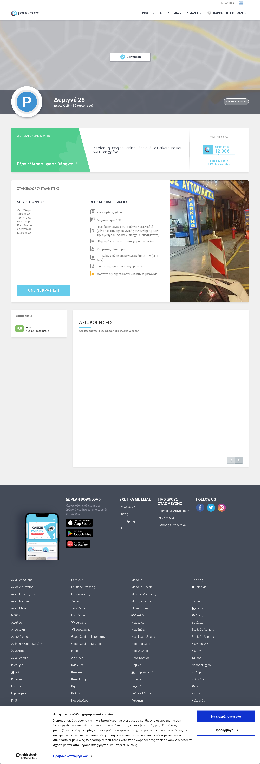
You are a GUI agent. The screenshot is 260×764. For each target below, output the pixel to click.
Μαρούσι (137, 580)
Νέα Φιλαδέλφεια (143, 636)
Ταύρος (197, 658)
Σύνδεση (229, 3)
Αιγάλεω (17, 622)
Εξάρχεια (77, 580)
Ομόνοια (137, 679)
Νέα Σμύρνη (139, 629)
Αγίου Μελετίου (21, 608)
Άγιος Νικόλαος (21, 601)
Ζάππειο (76, 601)
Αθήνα (17, 615)
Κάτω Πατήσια (80, 679)
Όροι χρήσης (127, 521)
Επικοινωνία (127, 507)
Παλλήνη (137, 700)
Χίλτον (196, 693)
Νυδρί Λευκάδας (146, 672)
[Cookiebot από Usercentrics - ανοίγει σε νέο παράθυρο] (26, 756)
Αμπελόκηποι (20, 636)
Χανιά (197, 686)
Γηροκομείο (19, 693)
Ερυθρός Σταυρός (83, 587)
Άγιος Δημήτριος (22, 587)
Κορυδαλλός (79, 700)
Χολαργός (198, 700)
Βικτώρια (17, 665)
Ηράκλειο (80, 622)
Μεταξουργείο (141, 601)
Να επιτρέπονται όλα (226, 716)
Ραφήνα (200, 608)
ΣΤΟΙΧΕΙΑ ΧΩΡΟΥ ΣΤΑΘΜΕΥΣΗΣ (38, 188)
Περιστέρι (198, 594)
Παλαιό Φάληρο (141, 693)
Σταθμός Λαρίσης (203, 636)
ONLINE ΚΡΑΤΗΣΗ (43, 290)
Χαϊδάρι (197, 672)
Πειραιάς (197, 580)
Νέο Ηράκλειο (140, 643)
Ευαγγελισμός (80, 594)
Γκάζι (14, 700)
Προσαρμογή (223, 729)
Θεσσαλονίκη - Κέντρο (86, 643)
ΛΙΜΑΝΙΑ (193, 13)
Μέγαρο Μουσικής (143, 594)
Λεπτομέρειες (235, 101)
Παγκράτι (137, 686)
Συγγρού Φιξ (200, 643)
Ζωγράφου (78, 608)
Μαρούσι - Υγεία (142, 587)
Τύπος (123, 514)
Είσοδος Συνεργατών (172, 525)
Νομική (136, 665)
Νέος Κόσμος (140, 658)
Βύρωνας (17, 679)
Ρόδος (198, 615)
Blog (122, 528)
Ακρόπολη (18, 629)
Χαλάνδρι (198, 679)
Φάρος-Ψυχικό (201, 665)
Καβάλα (78, 658)
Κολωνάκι (77, 693)
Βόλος (18, 672)
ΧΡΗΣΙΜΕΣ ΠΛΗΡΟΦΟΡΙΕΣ (109, 202)
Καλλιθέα (77, 665)
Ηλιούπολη (78, 615)
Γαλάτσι (16, 686)
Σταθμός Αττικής (203, 629)
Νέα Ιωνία (137, 622)
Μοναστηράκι (140, 608)
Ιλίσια (75, 651)
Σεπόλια (197, 622)
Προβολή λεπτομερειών (70, 756)
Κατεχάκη (77, 672)
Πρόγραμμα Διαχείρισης (173, 510)
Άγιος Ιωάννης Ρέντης (25, 594)
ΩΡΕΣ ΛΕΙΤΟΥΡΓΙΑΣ (30, 202)
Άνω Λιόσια (18, 651)
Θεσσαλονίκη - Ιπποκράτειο (89, 636)
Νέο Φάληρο (139, 651)
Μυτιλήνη (140, 615)
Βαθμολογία (23, 315)
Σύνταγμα (198, 651)
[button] (241, 3)
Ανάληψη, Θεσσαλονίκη (26, 643)
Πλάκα (196, 601)
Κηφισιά (76, 686)
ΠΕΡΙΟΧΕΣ (145, 13)
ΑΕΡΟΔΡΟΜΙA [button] (169, 13)
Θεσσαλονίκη (82, 629)
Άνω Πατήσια (19, 658)
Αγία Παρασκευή (21, 580)
